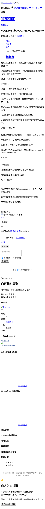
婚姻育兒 (20, 36)
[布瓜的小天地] (2, 343)
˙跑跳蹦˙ (8, 18)
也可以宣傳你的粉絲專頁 (8, 345)
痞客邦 (13, 231)
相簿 (8, 41)
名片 (8, 47)
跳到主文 (5, 25)
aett (2, 217)
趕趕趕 (10, 57)
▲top (3, 242)
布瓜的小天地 (5, 341)
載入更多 (5, 246)
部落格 (9, 44)
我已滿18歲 (6, 504)
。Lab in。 (20, 238)
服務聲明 (26, 475)
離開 (13, 504)
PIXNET (11, 473)
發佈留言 (5, 261)
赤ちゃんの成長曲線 (22, 386)
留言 (18, 231)
